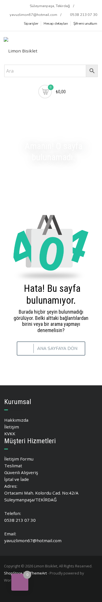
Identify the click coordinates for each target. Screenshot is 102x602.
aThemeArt (37, 573)
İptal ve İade (16, 479)
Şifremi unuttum (85, 23)
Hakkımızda (16, 420)
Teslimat (13, 465)
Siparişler (31, 23)
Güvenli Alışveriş (21, 472)
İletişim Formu (18, 459)
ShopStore (13, 573)
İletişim (11, 427)
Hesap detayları (56, 23)
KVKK (9, 433)
